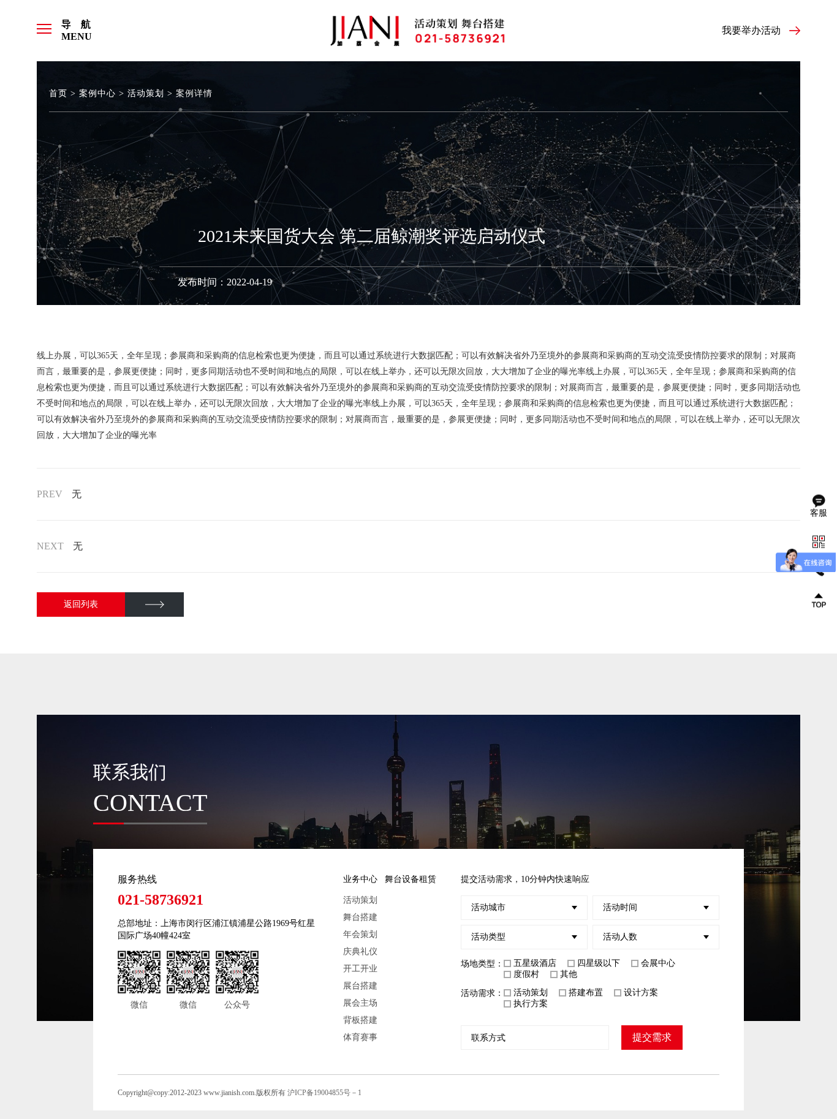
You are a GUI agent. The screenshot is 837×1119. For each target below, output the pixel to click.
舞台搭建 (360, 917)
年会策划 (360, 934)
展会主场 (360, 1003)
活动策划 (145, 93)
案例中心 (97, 93)
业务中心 (360, 879)
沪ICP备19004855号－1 (324, 1092)
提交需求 (652, 1037)
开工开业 (360, 968)
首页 (58, 93)
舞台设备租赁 (410, 879)
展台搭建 (360, 985)
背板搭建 (360, 1020)
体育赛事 (360, 1037)
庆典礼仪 (360, 951)
